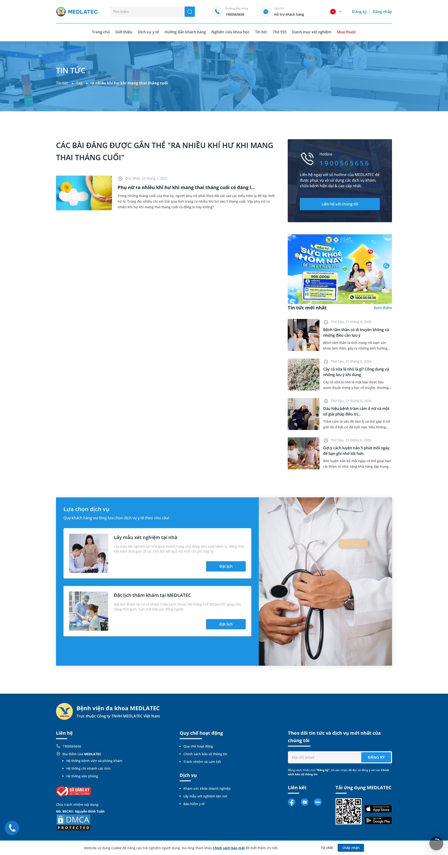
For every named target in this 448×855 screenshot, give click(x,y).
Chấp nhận (351, 847)
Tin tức (261, 32)
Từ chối (327, 847)
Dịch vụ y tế (148, 32)
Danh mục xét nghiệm (311, 32)
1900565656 (72, 746)
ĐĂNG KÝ (376, 757)
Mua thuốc (346, 32)
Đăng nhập (382, 11)
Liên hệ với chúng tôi (340, 204)
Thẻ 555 (280, 32)
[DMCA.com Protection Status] (73, 822)
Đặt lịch (226, 566)
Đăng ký (359, 11)
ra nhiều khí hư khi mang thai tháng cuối (129, 83)
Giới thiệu (123, 32)
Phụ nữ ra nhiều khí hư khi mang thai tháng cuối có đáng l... (186, 187)
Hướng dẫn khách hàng (185, 32)
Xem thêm (383, 307)
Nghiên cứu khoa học (230, 32)
